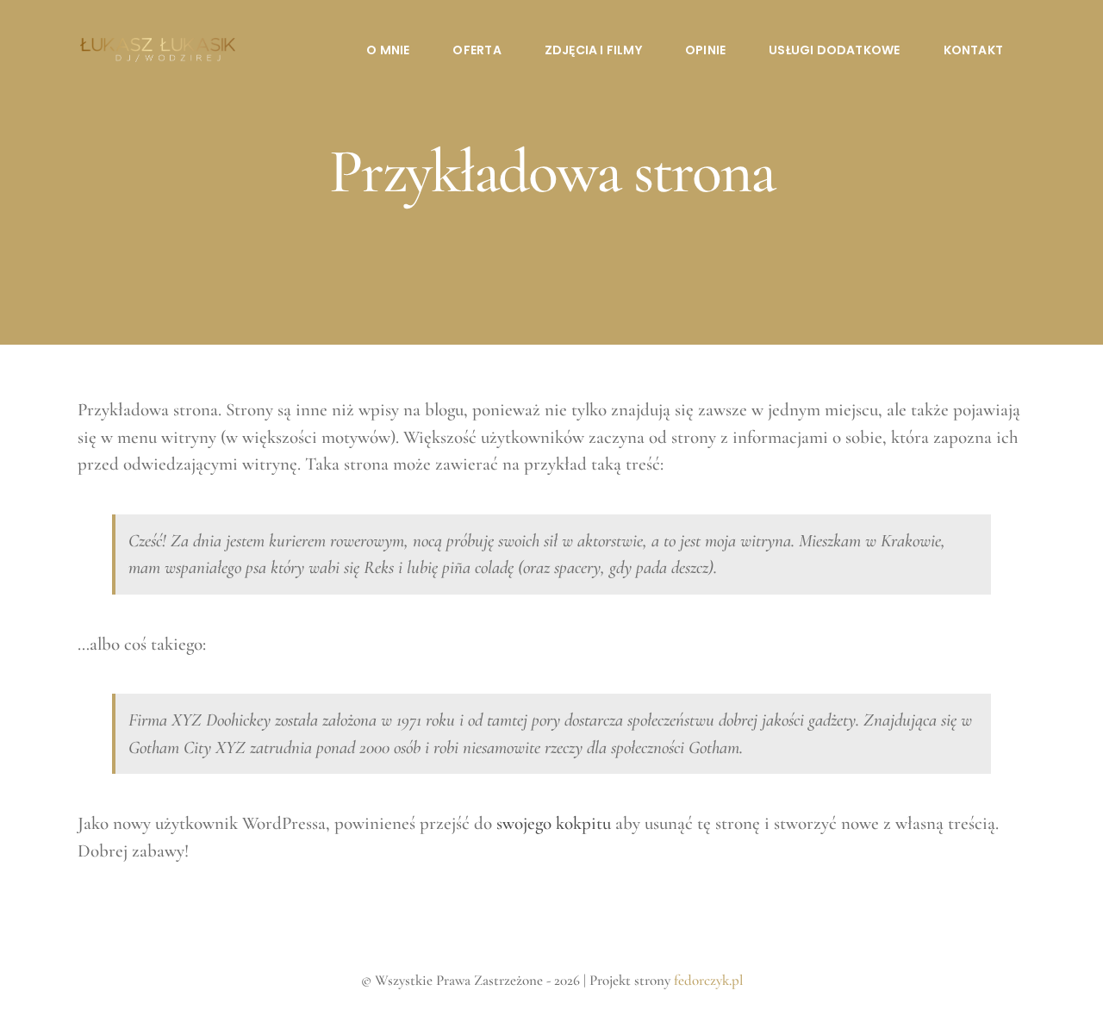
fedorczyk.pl (708, 980)
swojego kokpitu (553, 823)
